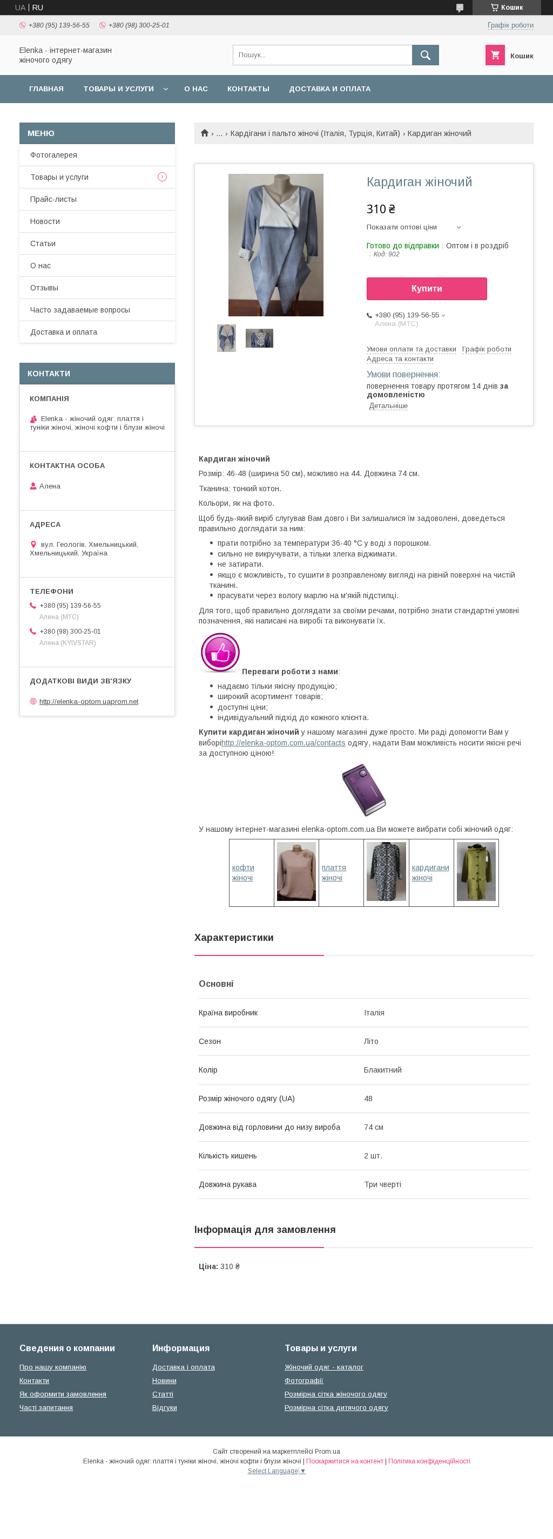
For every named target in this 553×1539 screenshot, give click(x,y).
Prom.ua (327, 1451)
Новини (164, 1381)
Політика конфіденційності (429, 1461)
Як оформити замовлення (62, 1394)
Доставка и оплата (329, 89)
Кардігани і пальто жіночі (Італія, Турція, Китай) (315, 133)
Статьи (43, 243)
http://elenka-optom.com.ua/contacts (283, 742)
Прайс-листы (53, 199)
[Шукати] (425, 55)
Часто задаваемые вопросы (80, 310)
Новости (45, 221)
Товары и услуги (118, 89)
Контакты (248, 89)
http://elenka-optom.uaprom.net (88, 701)
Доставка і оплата (183, 1367)
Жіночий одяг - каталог (324, 1367)
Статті (162, 1394)
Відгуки (164, 1408)
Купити (427, 288)
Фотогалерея (53, 155)
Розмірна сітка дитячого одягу (336, 1408)
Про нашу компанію (52, 1367)
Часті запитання (46, 1408)
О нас (196, 89)
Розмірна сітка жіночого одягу (336, 1394)
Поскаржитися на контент (344, 1461)
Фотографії (304, 1381)
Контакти (34, 1381)
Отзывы (44, 287)
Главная (46, 89)
